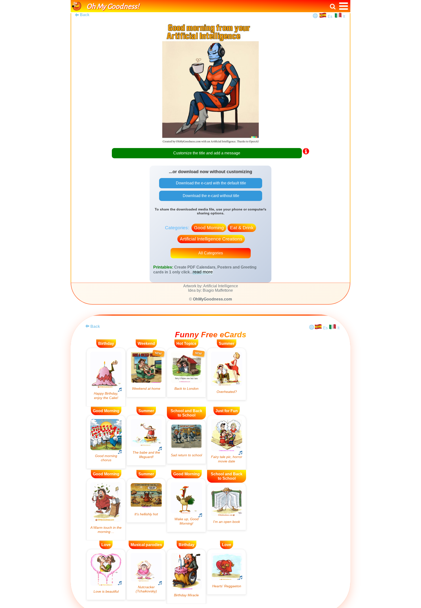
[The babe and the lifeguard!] (146, 440)
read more (203, 271)
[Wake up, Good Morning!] (186, 505)
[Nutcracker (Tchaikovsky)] (146, 574)
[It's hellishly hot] (146, 500)
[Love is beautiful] (106, 574)
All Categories (210, 253)
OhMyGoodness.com (212, 299)
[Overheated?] (226, 374)
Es (330, 16)
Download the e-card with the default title (210, 183)
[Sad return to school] (186, 441)
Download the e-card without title (210, 196)
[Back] (87, 326)
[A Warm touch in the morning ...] (106, 509)
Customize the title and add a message (206, 153)
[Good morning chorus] (106, 442)
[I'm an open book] (226, 506)
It (344, 16)
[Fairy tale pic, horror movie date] (226, 442)
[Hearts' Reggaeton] (226, 572)
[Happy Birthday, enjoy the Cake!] (106, 377)
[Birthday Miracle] (186, 576)
